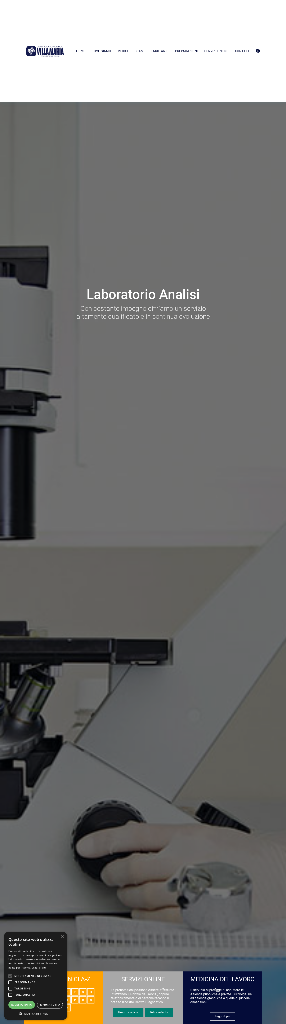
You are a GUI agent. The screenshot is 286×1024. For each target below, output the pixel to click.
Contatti (243, 51)
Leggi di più (222, 1016)
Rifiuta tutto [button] (50, 1004)
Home (80, 51)
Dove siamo (101, 51)
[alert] (35, 976)
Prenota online (128, 1012)
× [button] (62, 936)
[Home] (45, 51)
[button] (35, 1013)
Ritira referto (159, 1012)
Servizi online (216, 51)
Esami (139, 51)
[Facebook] (258, 51)
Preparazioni (186, 51)
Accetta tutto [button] (21, 1004)
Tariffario (160, 51)
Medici (123, 51)
